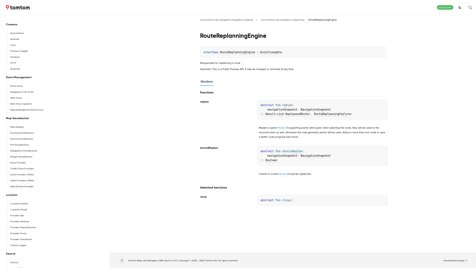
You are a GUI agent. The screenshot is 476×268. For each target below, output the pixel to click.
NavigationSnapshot (316, 109)
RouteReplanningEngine (237, 52)
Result (271, 114)
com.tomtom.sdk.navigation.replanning (282, 20)
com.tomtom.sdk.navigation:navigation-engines (226, 20)
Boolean (271, 160)
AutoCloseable (271, 52)
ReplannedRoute (297, 114)
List (280, 114)
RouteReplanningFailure (332, 114)
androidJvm (445, 7)
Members (207, 81)
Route (281, 128)
